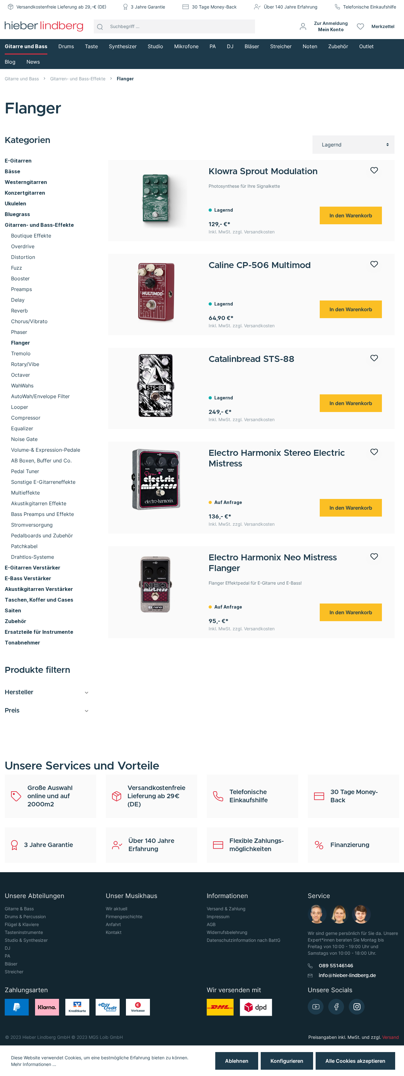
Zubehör (15, 621)
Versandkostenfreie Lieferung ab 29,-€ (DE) (61, 6)
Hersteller (19, 692)
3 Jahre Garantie (148, 6)
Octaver (20, 375)
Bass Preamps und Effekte (42, 514)
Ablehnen (236, 1061)
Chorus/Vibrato (29, 321)
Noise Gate (24, 439)
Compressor (25, 418)
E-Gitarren (18, 160)
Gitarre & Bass (19, 908)
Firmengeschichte (124, 916)
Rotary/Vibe (25, 364)
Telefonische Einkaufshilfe (369, 6)
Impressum (218, 916)
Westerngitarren (26, 182)
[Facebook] (336, 1007)
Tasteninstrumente (24, 932)
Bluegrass (17, 214)
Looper (19, 407)
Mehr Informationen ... (33, 1064)
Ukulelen (15, 203)
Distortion (23, 257)
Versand (390, 1037)
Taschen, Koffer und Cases (39, 600)
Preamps (21, 289)
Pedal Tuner (25, 471)
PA (7, 956)
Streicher (14, 971)
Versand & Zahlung (226, 908)
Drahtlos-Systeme (32, 557)
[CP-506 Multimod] (156, 291)
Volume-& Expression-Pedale (45, 450)
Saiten (13, 610)
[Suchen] (100, 26)
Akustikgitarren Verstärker (39, 589)
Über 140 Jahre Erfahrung (291, 6)
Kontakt (114, 932)
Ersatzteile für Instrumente (39, 632)
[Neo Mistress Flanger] (156, 583)
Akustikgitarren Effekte (38, 503)
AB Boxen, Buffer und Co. (41, 460)
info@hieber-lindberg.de (347, 975)
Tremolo (21, 353)
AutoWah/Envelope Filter (40, 396)
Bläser (11, 963)
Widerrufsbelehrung (227, 932)
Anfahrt (113, 924)
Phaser (19, 332)
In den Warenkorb (351, 215)
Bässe (12, 171)
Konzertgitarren (25, 193)
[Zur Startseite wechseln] (44, 26)
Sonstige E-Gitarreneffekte (43, 482)
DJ (7, 948)
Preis (12, 710)
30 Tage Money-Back (214, 6)
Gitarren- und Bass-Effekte (39, 225)
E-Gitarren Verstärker (32, 567)
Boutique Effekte (31, 235)
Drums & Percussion (25, 916)
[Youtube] (316, 1007)
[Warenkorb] (401, 26)
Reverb (19, 310)
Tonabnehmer (22, 642)
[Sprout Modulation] (156, 197)
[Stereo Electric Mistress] (156, 479)
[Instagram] (357, 1007)
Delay (18, 300)
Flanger (20, 343)
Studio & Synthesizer (26, 940)
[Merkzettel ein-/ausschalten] (374, 172)
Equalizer (22, 428)
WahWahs (22, 385)
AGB (211, 924)
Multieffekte (25, 492)
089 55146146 (336, 965)
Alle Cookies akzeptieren (355, 1061)
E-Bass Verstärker (28, 578)
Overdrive (22, 246)
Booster (20, 278)
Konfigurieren (286, 1061)
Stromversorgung (32, 525)
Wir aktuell (116, 908)
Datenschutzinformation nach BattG (243, 940)
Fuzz (16, 268)
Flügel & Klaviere (22, 924)
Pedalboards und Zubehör (42, 535)
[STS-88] (156, 385)
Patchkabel (24, 546)
